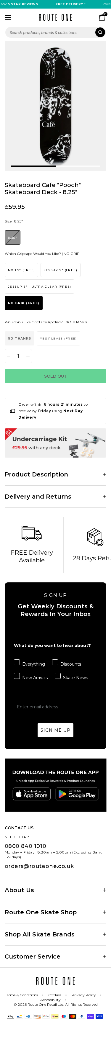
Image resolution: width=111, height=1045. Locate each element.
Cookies (54, 995)
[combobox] (55, 32)
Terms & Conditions (21, 995)
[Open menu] (8, 17)
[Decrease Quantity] (8, 356)
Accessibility (50, 1000)
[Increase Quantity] (28, 356)
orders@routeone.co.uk (39, 866)
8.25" (12, 238)
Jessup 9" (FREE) (60, 270)
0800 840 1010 (25, 846)
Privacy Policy (84, 995)
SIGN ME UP (55, 730)
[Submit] (100, 32)
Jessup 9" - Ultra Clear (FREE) (39, 287)
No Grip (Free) (23, 303)
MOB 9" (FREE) (21, 270)
